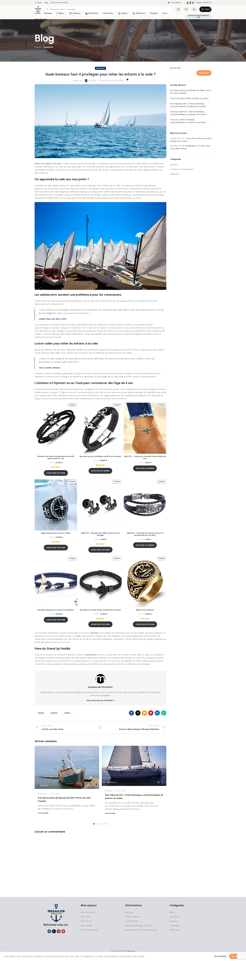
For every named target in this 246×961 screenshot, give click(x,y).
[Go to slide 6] (107, 824)
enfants (54, 713)
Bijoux (172, 912)
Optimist (94, 633)
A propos (129, 912)
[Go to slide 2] (96, 824)
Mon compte (86, 921)
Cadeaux (173, 921)
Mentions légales (132, 917)
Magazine (48, 47)
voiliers (67, 713)
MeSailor (44, 785)
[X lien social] (137, 713)
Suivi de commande (89, 930)
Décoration (174, 917)
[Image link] (56, 913)
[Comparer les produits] (178, 9)
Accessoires (175, 925)
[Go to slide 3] (99, 824)
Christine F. (93, 80)
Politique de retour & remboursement (141, 930)
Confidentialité (131, 921)
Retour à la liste (100, 727)
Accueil (38, 47)
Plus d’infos (220, 956)
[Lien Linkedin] (157, 713)
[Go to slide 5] (104, 824)
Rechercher (175, 68)
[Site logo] (38, 9)
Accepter (236, 956)
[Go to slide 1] (94, 824)
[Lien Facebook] (131, 713)
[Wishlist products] (186, 9)
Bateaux (108, 791)
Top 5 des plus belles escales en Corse (189, 98)
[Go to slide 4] (101, 824)
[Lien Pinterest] (150, 713)
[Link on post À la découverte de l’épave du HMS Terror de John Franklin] (67, 767)
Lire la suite (43, 813)
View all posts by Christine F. (100, 700)
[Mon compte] (194, 9)
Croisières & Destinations (182, 169)
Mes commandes (88, 912)
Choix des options (55, 473)
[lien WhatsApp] (163, 713)
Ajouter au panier (100, 471)
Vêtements (174, 930)
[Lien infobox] (174, 3)
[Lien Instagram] (59, 931)
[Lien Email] (144, 713)
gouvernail (92, 655)
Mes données (86, 925)
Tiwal (78, 636)
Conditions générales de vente (138, 925)
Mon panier (85, 917)
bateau (41, 713)
